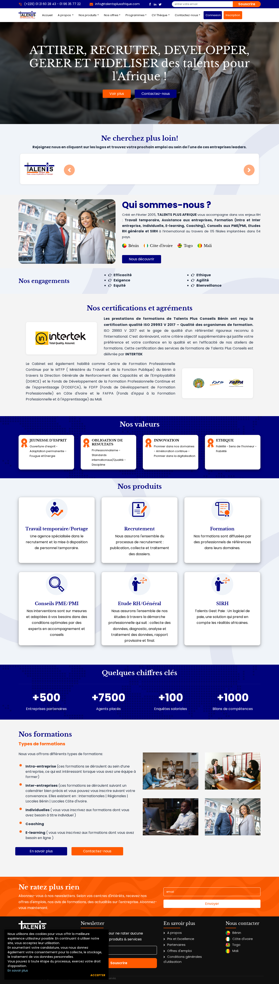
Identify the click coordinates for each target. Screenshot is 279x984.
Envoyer (212, 903)
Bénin (133, 245)
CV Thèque (159, 15)
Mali (208, 245)
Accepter (97, 975)
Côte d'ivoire (161, 245)
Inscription (233, 15)
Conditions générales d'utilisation (182, 959)
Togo (188, 245)
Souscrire (246, 4)
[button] (69, 170)
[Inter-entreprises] (232, 770)
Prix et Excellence (180, 938)
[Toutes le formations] (232, 816)
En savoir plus (18, 970)
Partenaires (176, 944)
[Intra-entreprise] (170, 770)
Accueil (48, 15)
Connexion (213, 15)
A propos (64, 15)
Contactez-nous (186, 15)
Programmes (135, 15)
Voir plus (116, 93)
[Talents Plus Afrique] (150, 4)
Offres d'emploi (179, 950)
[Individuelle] (170, 816)
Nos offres (111, 15)
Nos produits (88, 15)
